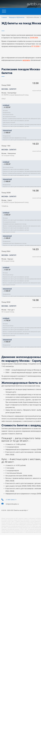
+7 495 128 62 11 (11, 499)
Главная (4, 17)
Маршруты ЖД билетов (16, 17)
